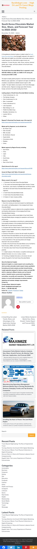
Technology (5, 503)
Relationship (5, 499)
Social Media (5, 501)
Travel (4, 505)
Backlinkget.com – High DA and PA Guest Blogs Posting (23, 5)
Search (4, 431)
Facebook (4, 480)
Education (5, 478)
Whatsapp (5, 507)
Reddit (4, 497)
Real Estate (5, 494)
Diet (3, 476)
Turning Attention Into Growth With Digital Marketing (18, 448)
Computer (5, 472)
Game (3, 484)
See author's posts (25, 302)
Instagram (5, 488)
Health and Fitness (7, 486)
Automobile (5, 468)
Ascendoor (23, 541)
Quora (3, 492)
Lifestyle (4, 490)
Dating (4, 474)
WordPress (17, 543)
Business (4, 312)
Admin (17, 33)
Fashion (4, 482)
